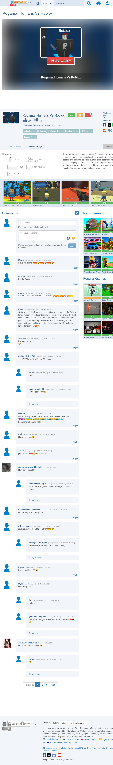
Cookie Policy (100, 747)
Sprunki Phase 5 (89, 337)
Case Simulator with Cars (93, 253)
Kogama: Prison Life (98, 205)
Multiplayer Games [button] (55, 131)
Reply (75, 267)
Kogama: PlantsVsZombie (12, 205)
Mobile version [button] (79, 723)
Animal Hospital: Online (92, 272)
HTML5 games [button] (86, 131)
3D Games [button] (41, 131)
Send (72, 245)
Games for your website (56, 747)
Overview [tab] (17, 146)
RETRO (61, 3)
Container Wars (38, 205)
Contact (54, 750)
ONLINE (48, 3)
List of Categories (53, 739)
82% (71, 115)
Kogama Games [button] (30, 137)
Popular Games (94, 278)
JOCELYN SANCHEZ (27, 642)
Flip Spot (105, 234)
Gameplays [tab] (37, 146)
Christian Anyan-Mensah (30, 467)
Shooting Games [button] (72, 131)
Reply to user (35, 404)
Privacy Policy (86, 747)
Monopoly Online (90, 300)
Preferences (73, 747)
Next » (54, 684)
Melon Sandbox (89, 319)
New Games (92, 213)
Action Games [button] (29, 131)
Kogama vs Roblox (68, 205)
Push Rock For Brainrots (92, 234)
